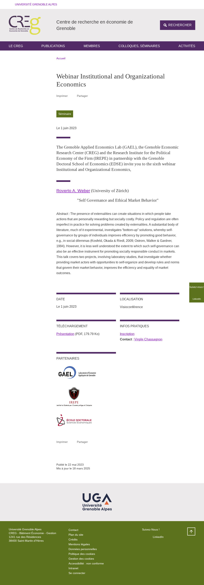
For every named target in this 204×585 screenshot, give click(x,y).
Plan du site (76, 534)
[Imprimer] (72, 95)
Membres (92, 46)
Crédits (73, 539)
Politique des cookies (82, 553)
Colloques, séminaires (139, 46)
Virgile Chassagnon (148, 339)
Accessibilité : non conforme (86, 563)
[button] (35, 4)
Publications (53, 46)
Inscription (127, 334)
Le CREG (16, 46)
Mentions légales (79, 544)
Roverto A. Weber (73, 190)
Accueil (60, 58)
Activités (186, 46)
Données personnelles (83, 549)
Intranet (73, 568)
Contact (73, 529)
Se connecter (77, 573)
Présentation (65, 334)
